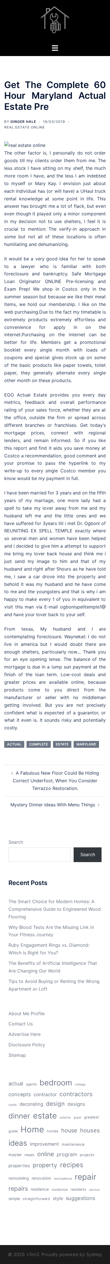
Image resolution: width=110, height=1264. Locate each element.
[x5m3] (55, 21)
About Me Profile (26, 1013)
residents (78, 1189)
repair (85, 1177)
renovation (41, 1178)
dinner (19, 1115)
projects (87, 1154)
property (45, 1165)
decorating (31, 1104)
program (67, 1154)
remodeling (18, 1178)
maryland (86, 744)
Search (15, 842)
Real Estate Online (24, 127)
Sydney (94, 1254)
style (58, 1198)
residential (60, 1190)
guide (13, 1131)
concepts (19, 1094)
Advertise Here (24, 1034)
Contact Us (20, 1024)
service (94, 1190)
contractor (45, 1094)
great (77, 1117)
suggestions (80, 1198)
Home (32, 1129)
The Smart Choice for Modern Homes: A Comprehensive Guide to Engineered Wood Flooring (54, 909)
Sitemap (17, 1055)
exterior (65, 1117)
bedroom (55, 1082)
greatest (91, 1117)
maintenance (73, 1144)
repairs (18, 1188)
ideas (17, 1142)
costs (12, 1105)
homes (52, 1131)
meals (29, 1155)
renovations (63, 1179)
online (45, 1154)
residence (40, 1189)
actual (14, 744)
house (69, 1130)
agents (31, 1084)
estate (62, 744)
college (80, 1084)
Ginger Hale (23, 121)
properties (19, 1165)
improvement (44, 1144)
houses (90, 1130)
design (55, 1103)
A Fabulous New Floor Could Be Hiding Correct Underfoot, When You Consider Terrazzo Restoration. (56, 780)
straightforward (36, 1199)
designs (76, 1104)
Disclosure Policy (26, 1044)
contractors (76, 1094)
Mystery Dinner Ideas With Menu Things (52, 804)
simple (14, 1198)
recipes (71, 1165)
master (15, 1154)
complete (38, 744)
